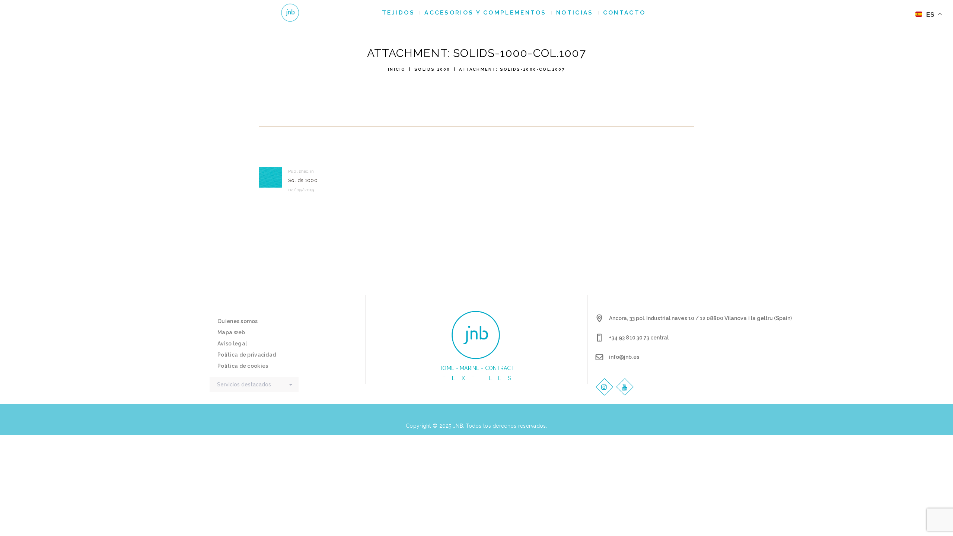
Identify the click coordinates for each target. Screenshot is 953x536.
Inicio (396, 69)
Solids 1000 (432, 69)
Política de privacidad (246, 355)
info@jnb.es (624, 357)
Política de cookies (242, 366)
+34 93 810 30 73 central (639, 338)
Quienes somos (237, 321)
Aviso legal (232, 344)
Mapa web (231, 332)
